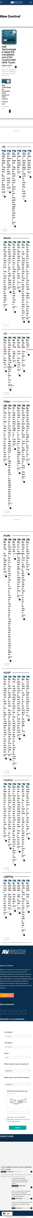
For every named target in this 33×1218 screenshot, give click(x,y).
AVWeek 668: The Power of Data (23, 351)
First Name (8, 1032)
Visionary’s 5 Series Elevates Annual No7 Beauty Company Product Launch (22, 1204)
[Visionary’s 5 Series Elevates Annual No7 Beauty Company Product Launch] (5, 1205)
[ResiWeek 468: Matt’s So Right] (14, 880)
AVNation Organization (11, 385)
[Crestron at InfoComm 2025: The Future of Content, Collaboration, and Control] (9, 784)
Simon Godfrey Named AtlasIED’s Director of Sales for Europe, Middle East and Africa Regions (27, 280)
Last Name (8, 1043)
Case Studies (15, 1185)
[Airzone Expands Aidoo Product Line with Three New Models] (27, 784)
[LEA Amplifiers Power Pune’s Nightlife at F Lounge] (14, 405)
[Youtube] (24, 1012)
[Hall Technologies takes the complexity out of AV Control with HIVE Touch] (9, 37)
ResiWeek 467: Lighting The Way (18, 894)
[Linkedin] (13, 1012)
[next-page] (6, 230)
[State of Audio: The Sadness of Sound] (27, 539)
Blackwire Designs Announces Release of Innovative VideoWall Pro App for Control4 (18, 815)
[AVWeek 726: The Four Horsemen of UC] (18, 337)
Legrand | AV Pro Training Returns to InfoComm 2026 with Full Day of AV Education (18, 706)
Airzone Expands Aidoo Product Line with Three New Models (27, 809)
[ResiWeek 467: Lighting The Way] (18, 880)
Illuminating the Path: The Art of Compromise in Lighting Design (23, 905)
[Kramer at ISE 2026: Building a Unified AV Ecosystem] (27, 676)
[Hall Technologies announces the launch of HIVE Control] (6, 81)
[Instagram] (8, 1012)
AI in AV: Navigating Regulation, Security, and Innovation (9, 169)
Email (6, 1053)
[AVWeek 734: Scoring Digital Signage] (5, 539)
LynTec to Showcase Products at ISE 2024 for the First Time (18, 265)
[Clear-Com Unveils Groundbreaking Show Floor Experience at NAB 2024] (18, 539)
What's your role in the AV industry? (17, 1077)
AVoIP (13, 1208)
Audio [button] (13, 1094)
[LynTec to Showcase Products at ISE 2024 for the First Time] (18, 242)
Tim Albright (23, 731)
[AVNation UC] (27, 337)
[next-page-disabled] (7, 325)
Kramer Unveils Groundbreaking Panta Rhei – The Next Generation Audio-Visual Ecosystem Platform (23, 280)
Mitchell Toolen (19, 172)
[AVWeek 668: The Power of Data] (23, 337)
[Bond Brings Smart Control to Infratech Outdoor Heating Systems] (5, 784)
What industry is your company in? (16, 1064)
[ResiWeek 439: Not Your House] (27, 880)
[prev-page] (3, 230)
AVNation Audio (14, 547)
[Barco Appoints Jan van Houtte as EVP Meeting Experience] (9, 242)
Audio (13, 1198)
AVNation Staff (7, 65)
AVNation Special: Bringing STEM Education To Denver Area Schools (24, 173)
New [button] (8, 1094)
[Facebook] (2, 1012)
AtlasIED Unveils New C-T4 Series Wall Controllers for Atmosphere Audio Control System (23, 820)
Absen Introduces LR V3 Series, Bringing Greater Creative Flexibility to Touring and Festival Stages (23, 441)
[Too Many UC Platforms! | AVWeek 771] (5, 337)
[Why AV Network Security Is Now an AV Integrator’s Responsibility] (23, 676)
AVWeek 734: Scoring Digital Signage (5, 556)
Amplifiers (3, 1171)
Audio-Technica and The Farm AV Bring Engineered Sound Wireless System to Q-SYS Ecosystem (23, 578)
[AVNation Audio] (14, 539)
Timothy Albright (3, 192)
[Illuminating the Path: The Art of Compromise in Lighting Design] (23, 880)
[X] (19, 1012)
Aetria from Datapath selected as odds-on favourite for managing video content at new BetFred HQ (14, 822)
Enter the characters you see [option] (17, 1091)
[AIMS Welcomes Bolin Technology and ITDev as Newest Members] (5, 405)
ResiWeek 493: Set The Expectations (9, 894)
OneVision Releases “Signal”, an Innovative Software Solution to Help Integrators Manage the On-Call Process (14, 187)
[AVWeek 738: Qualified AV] (14, 337)
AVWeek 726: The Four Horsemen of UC (18, 354)
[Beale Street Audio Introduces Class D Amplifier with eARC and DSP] (27, 405)
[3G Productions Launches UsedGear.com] (5, 880)
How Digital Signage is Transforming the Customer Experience (4, 171)
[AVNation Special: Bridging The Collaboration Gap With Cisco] (9, 337)
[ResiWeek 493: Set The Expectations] (9, 880)
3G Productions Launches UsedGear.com (5, 897)
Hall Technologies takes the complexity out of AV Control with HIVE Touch (9, 54)
